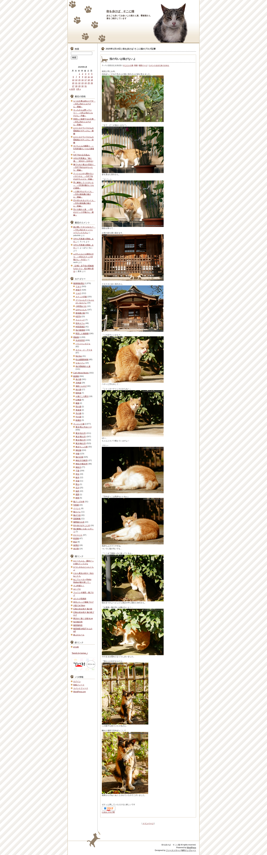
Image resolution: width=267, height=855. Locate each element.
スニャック (80, 320)
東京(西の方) (81, 440)
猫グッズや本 (78, 502)
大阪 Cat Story (79, 605)
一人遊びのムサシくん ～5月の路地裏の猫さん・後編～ (83, 194)
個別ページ (143, 65)
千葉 (77, 471)
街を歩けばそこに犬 (81, 525)
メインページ (148, 823)
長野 (77, 494)
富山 (77, 484)
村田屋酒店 (80, 327)
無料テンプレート (188, 850)
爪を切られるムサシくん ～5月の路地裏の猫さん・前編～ (84, 203)
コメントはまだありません (159, 65)
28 (76, 86)
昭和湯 (78, 393)
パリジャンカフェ (83, 344)
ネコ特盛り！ (78, 586)
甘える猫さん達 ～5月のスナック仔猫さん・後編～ (83, 212)
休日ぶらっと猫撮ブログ (83, 602)
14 (76, 80)
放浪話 (76, 545)
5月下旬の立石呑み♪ (81, 155)
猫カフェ (77, 512)
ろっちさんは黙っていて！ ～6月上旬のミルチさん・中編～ (83, 113)
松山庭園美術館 (82, 359)
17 (86, 80)
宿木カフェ (80, 323)
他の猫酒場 (80, 330)
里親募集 (77, 519)
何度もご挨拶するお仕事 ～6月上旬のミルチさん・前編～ (84, 122)
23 (82, 83)
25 (89, 83)
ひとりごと (78, 535)
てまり (78, 286)
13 (73, 80)
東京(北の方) (81, 433)
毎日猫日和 (78, 622)
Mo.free (79, 356)
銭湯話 (78, 420)
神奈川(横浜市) (82, 464)
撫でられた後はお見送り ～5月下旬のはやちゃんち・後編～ (84, 167)
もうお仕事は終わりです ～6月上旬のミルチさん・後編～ (84, 104)
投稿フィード (78, 685)
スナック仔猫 (81, 297)
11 (89, 77)
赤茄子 (78, 290)
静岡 (77, 498)
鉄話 (75, 542)
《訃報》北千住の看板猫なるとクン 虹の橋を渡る (83, 268)
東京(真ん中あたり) (84, 427)
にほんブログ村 (108, 812)
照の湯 (78, 407)
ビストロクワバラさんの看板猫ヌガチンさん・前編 (83, 140)
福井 (77, 491)
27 (73, 86)
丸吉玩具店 (80, 340)
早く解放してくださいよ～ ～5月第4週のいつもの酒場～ (83, 185)
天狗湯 (78, 383)
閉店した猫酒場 (82, 333)
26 (92, 83)
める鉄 (76, 647)
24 (86, 83)
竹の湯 (78, 417)
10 (86, 77)
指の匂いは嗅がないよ (123, 58)
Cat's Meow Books (81, 373)
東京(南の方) (81, 443)
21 (76, 83)
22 (79, 83)
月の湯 (78, 413)
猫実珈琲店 (78, 625)
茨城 (77, 481)
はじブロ (77, 589)
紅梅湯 (78, 400)
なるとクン (80, 363)
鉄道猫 (76, 538)
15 (79, 80)
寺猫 (136, 65)
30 (82, 86)
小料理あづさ (81, 306)
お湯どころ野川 (82, 396)
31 (86, 86)
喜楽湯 (78, 410)
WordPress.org (79, 692)
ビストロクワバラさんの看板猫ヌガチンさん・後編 (83, 131)
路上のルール (78, 635)
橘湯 (77, 403)
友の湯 (78, 379)
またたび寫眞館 (79, 599)
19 (92, 80)
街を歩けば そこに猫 (120, 11)
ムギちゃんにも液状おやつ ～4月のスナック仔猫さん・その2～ (83, 257)
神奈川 (78, 467)
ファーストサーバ (173, 850)
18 (89, 80)
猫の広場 (79, 457)
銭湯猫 (76, 376)
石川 (77, 488)
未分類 (76, 549)
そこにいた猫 (128, 65)
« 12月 (72, 89)
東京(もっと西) (82, 447)
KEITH (78, 316)
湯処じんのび (81, 386)
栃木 (77, 477)
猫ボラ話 (77, 515)
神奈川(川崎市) (82, 460)
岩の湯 (78, 389)
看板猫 (76, 337)
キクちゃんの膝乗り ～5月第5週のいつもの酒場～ (83, 149)
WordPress (191, 847)
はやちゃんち (81, 310)
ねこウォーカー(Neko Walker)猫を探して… (82, 580)
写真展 (76, 505)
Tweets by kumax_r (80, 653)
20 (73, 83)
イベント (77, 508)
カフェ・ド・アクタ (84, 350)
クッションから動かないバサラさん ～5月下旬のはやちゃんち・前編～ (83, 176)
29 (79, 86)
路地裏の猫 (80, 313)
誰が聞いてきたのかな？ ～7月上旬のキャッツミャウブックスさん (84, 230)
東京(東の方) (81, 437)
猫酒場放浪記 (78, 283)
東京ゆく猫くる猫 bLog (83, 618)
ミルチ (78, 293)
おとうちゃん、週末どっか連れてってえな (83, 562)
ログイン (77, 681)
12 (92, 77)
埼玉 (77, 474)
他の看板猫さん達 (83, 366)
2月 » (78, 89)
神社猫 (78, 450)
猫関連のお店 (78, 522)
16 (82, 80)
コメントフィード (80, 688)
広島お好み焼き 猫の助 (82, 609)
